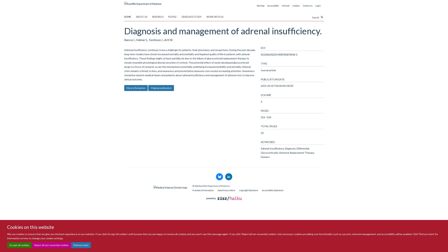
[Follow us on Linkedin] (228, 177)
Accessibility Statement (272, 190)
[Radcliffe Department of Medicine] (142, 2)
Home (127, 16)
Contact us (308, 6)
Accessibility (273, 6)
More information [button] (136, 87)
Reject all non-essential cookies (51, 245)
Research (157, 16)
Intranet (285, 6)
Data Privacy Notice (226, 190)
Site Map (260, 6)
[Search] (322, 17)
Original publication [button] (161, 87)
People (172, 16)
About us (141, 16)
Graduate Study (191, 16)
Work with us (214, 16)
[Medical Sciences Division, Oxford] (155, 187)
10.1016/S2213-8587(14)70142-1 (279, 54)
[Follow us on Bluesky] (219, 177)
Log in (318, 6)
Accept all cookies (19, 245)
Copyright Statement (248, 190)
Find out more (81, 245)
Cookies (296, 6)
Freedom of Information (203, 190)
